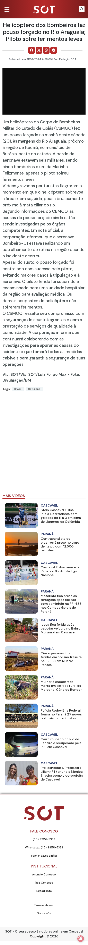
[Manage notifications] (80, 938)
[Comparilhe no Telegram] (53, 50)
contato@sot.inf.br (44, 855)
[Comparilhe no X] (39, 50)
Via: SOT (10, 374)
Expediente (44, 891)
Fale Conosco (44, 882)
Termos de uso (44, 905)
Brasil (17, 389)
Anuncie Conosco (44, 874)
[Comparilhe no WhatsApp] (46, 50)
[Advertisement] (44, 444)
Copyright (38, 936)
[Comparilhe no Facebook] (31, 50)
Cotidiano (34, 389)
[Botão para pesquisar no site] (82, 9)
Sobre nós (44, 913)
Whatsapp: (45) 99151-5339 (44, 847)
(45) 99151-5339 (44, 839)
